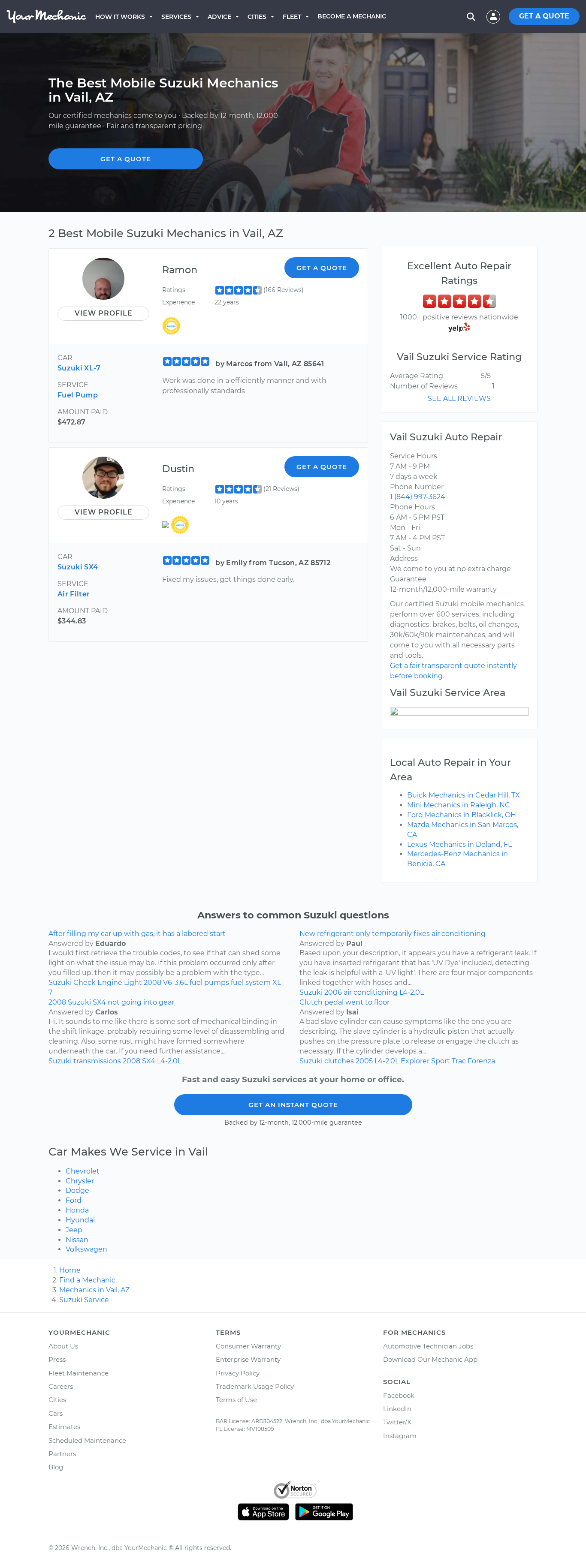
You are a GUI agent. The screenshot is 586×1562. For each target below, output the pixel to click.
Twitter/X (397, 1422)
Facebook (398, 1395)
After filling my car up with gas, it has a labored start (137, 934)
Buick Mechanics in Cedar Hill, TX (463, 795)
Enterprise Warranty (248, 1359)
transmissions (97, 1061)
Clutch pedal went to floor (344, 1002)
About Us (63, 1346)
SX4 (148, 1061)
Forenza (481, 1061)
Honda (77, 1210)
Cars (55, 1413)
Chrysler (80, 1181)
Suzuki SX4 (77, 567)
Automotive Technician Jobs (428, 1346)
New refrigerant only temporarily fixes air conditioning (392, 934)
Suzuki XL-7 (79, 368)
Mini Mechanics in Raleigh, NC (458, 805)
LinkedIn (397, 1409)
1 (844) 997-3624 (417, 497)
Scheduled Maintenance (87, 1440)
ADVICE (219, 17)
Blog (55, 1467)
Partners (62, 1454)
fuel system (251, 982)
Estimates (64, 1427)
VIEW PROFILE (104, 313)
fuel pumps (209, 982)
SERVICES (176, 17)
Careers (60, 1386)
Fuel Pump (77, 395)
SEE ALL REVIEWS (459, 398)
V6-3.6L (175, 982)
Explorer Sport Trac (433, 1061)
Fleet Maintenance (78, 1373)
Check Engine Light (107, 982)
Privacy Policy (238, 1373)
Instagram (400, 1436)
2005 (364, 1061)
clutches (339, 1061)
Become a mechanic (351, 16)
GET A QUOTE (544, 16)
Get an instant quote (293, 1105)
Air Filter (73, 594)
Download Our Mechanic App (430, 1359)
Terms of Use (236, 1400)
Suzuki (60, 982)
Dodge (77, 1190)
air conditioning (371, 992)
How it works (120, 17)
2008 (152, 982)
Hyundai (80, 1220)
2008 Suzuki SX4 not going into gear (111, 1002)
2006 (333, 992)
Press (57, 1359)
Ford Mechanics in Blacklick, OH (461, 815)
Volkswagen (86, 1249)
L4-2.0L (411, 992)
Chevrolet (83, 1171)
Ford (74, 1200)
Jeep (74, 1230)
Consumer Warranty (248, 1346)
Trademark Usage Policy (255, 1386)
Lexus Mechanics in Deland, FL (459, 844)
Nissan (77, 1240)
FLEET (292, 17)
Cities (257, 17)
